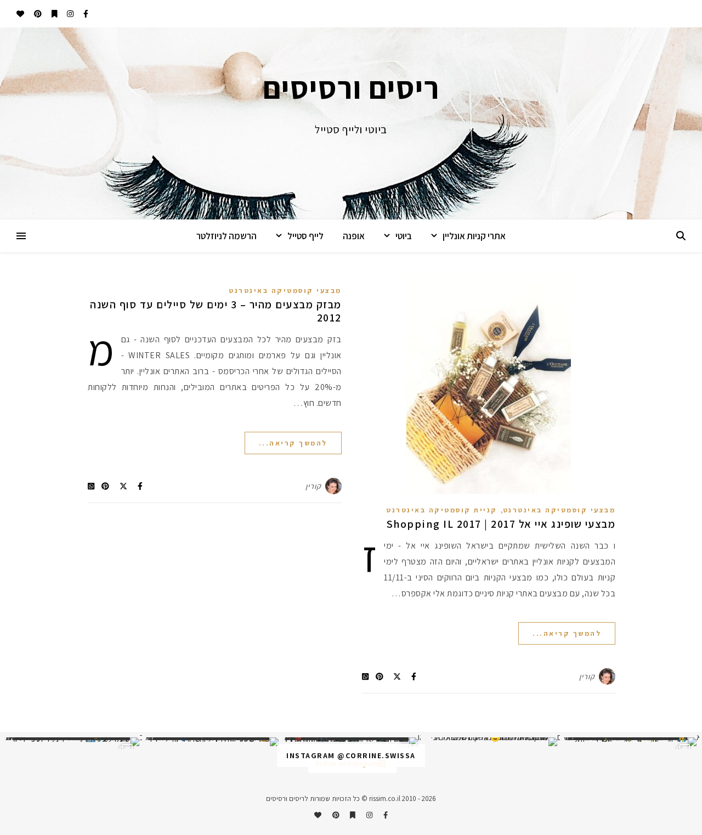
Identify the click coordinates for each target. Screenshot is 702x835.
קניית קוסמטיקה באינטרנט (441, 510)
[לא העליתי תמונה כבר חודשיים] (490, 741)
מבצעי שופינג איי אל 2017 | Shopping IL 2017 (501, 524)
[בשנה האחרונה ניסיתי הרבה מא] (630, 741)
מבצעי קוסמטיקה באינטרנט (559, 510)
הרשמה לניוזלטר (226, 236)
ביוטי (403, 236)
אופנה (354, 236)
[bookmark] (54, 14)
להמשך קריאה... (567, 633)
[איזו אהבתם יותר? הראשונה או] (351, 741)
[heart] (20, 14)
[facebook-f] (85, 14)
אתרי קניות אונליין (474, 236)
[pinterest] (37, 14)
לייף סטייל (305, 236)
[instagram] (69, 14)
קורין (587, 676)
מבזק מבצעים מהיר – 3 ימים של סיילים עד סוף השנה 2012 (216, 311)
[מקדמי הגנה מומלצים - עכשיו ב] (72, 741)
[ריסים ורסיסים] (351, 123)
